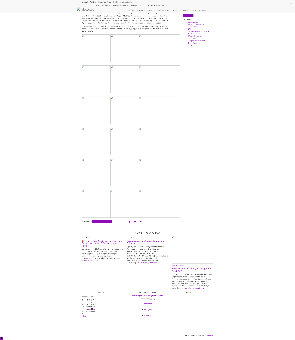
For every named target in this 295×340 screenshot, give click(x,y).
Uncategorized (193, 22)
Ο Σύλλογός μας (144, 10)
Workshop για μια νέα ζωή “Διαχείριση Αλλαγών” (191, 269)
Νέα (194, 10)
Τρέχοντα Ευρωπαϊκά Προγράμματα (196, 41)
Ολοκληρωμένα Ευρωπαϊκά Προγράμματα (199, 32)
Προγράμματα (162, 10)
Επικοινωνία (204, 10)
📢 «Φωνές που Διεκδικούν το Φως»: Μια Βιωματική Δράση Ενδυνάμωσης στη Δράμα (102, 243)
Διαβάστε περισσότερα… (92, 260)
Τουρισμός (192, 38)
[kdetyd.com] (87, 10)
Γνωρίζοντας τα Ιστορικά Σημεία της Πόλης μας (145, 242)
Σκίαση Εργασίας (195, 36)
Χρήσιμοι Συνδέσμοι (181, 10)
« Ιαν (84, 316)
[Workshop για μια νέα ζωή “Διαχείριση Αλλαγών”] (192, 249)
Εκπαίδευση (192, 27)
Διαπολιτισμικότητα (102, 221)
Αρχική (131, 10)
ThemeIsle (209, 335)
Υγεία (190, 45)
